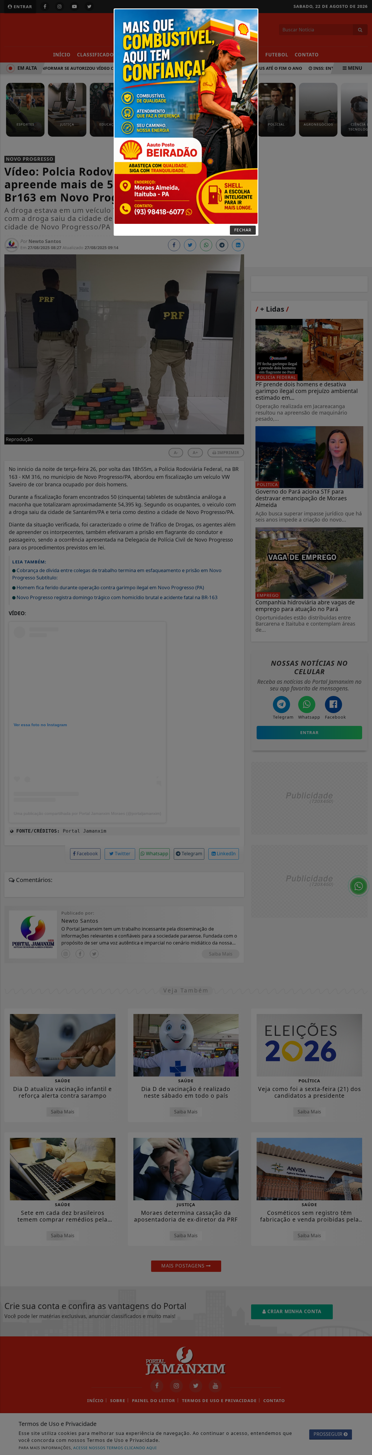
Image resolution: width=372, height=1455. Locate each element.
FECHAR (242, 230)
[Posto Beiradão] (186, 116)
